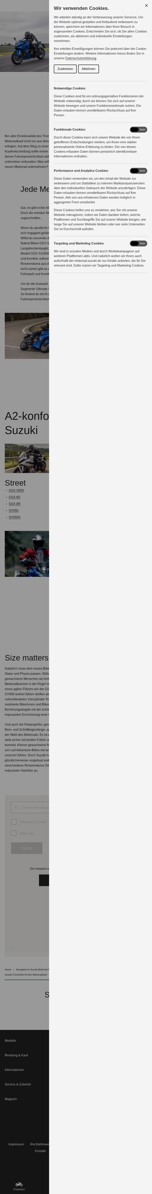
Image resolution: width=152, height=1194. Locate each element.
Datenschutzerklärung (80, 58)
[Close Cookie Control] (146, 5)
